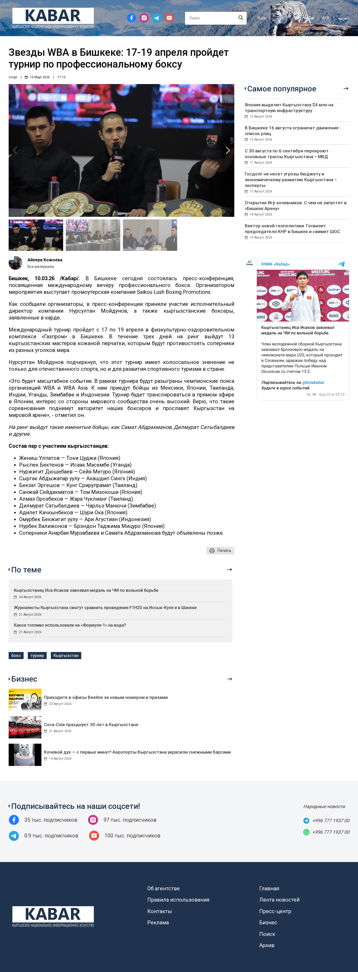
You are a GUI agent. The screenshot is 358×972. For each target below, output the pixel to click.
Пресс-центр (275, 911)
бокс (16, 655)
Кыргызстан (66, 655)
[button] (228, 150)
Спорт (13, 77)
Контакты (159, 911)
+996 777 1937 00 (330, 820)
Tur (311, 17)
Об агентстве (163, 888)
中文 (326, 17)
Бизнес (268, 922)
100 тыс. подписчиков (132, 835)
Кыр (262, 17)
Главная (269, 888)
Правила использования (178, 900)
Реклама (158, 922)
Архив (266, 945)
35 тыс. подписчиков (50, 820)
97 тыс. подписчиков (130, 820)
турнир (37, 655)
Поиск (267, 934)
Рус (280, 17)
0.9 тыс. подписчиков (51, 835)
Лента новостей (279, 900)
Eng (297, 17)
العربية (343, 17)
